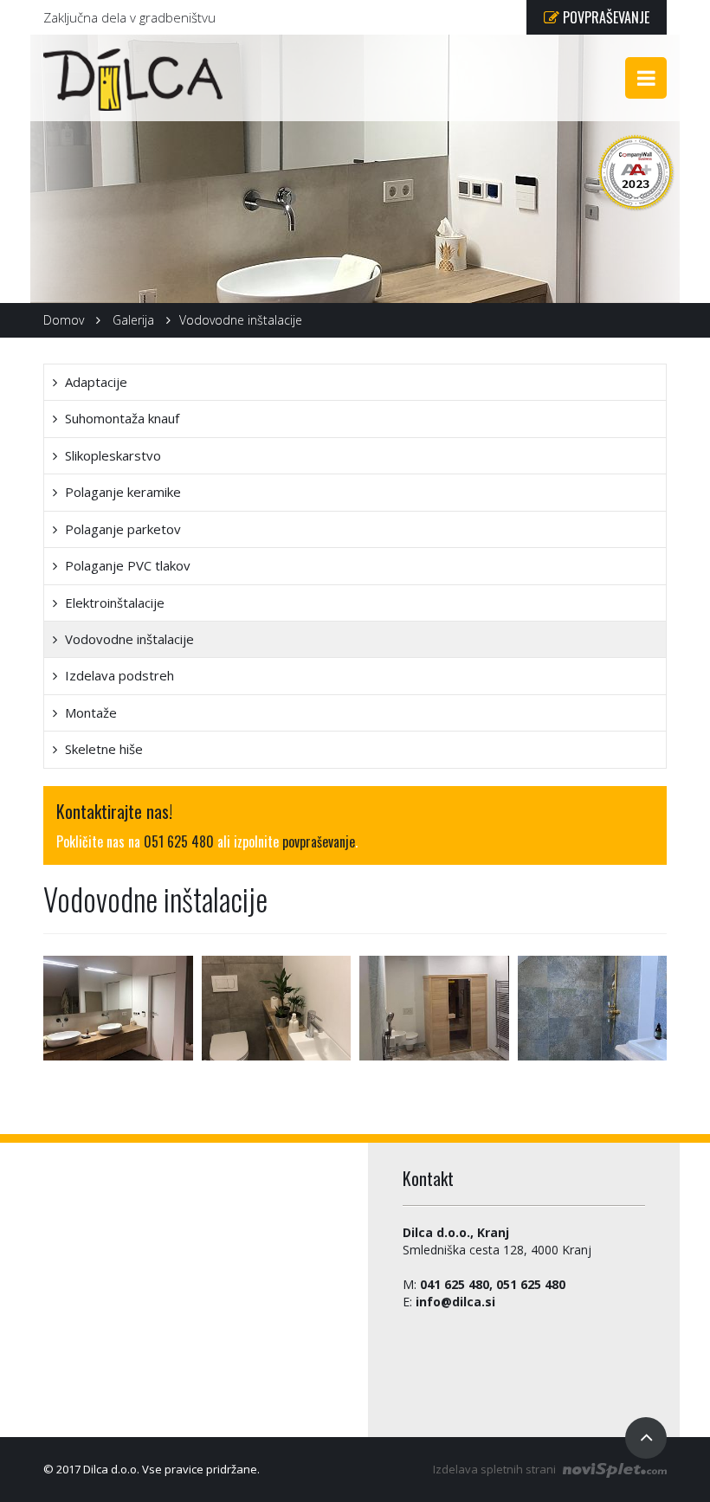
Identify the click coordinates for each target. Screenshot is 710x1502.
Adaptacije (94, 381)
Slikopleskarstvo (111, 455)
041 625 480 (454, 1284)
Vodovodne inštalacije (127, 639)
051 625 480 (179, 841)
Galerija (133, 320)
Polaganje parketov (121, 529)
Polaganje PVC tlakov (125, 565)
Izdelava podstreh (117, 675)
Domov (63, 320)
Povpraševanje (604, 17)
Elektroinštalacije (113, 602)
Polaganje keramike (121, 491)
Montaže (89, 712)
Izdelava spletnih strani (495, 1469)
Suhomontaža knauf (120, 418)
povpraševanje (318, 841)
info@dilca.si (455, 1301)
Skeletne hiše (102, 748)
